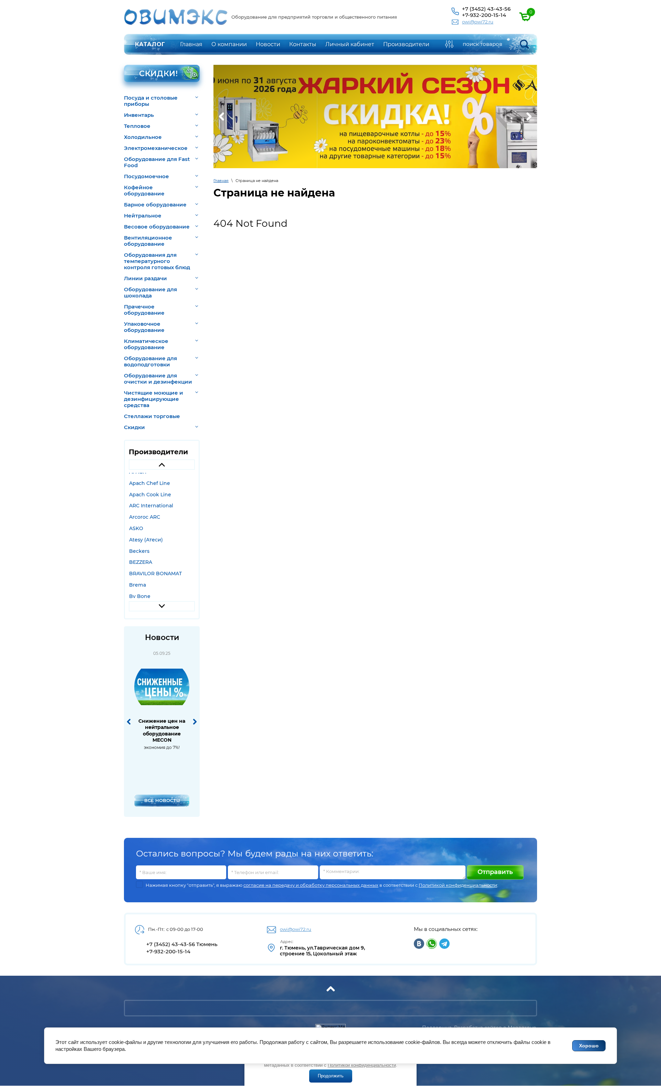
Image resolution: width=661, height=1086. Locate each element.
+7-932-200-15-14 (484, 15)
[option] (162, 483)
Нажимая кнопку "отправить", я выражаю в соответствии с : (322, 885)
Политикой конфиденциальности (458, 885)
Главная (221, 180)
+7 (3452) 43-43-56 (486, 9)
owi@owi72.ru (477, 21)
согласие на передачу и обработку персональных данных (310, 885)
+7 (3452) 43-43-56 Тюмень (182, 944)
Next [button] (162, 606)
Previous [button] (162, 464)
